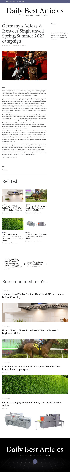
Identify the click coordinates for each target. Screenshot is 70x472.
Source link (4, 169)
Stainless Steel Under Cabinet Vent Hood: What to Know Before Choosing (12, 208)
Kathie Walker (16, 45)
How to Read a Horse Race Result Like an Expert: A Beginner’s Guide (36, 208)
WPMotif (48, 455)
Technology (5, 23)
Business (4, 204)
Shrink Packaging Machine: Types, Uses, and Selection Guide (36, 236)
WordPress (32, 455)
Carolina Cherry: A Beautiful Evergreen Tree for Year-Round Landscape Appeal (12, 237)
